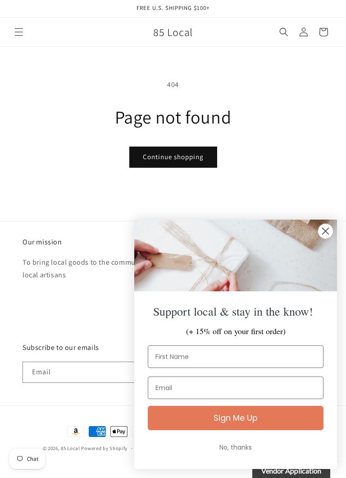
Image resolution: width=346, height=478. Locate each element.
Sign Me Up (236, 417)
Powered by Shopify (104, 448)
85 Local (70, 448)
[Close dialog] (325, 231)
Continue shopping (173, 156)
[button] (19, 32)
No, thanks (235, 447)
